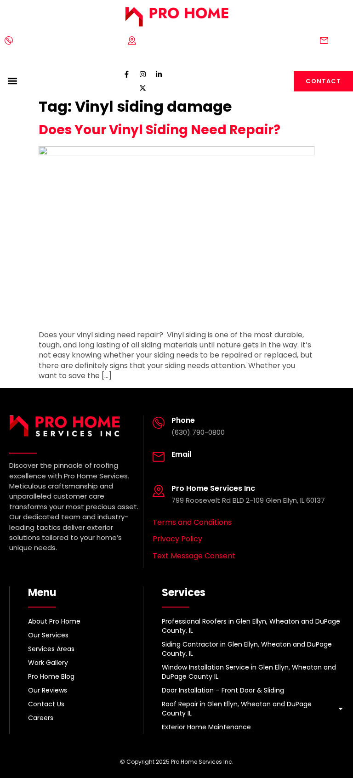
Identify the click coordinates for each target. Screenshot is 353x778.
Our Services (48, 635)
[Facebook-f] (126, 74)
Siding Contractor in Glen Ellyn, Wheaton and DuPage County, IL (247, 649)
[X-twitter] (142, 88)
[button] (12, 81)
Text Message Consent (194, 556)
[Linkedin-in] (158, 74)
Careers (40, 717)
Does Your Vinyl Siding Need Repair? (159, 130)
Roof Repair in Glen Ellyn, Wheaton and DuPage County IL (237, 708)
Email (339, 40)
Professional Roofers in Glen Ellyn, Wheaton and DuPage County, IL (251, 626)
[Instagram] (142, 74)
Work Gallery (48, 662)
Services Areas (51, 648)
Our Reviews (47, 690)
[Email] (324, 40)
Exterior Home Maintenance (206, 727)
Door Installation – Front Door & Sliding (223, 690)
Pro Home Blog (51, 676)
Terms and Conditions (192, 522)
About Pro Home (54, 621)
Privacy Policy (177, 539)
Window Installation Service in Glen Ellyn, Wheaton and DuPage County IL (249, 672)
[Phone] (9, 40)
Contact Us (46, 704)
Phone (25, 40)
